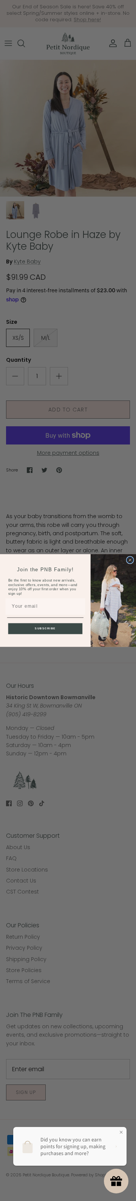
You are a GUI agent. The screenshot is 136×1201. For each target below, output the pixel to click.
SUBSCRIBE (45, 628)
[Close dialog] (130, 560)
